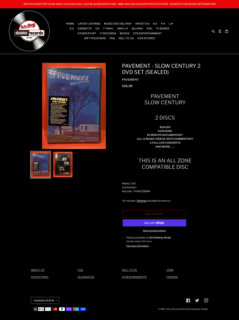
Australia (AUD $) (44, 300)
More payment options (154, 231)
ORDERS (172, 277)
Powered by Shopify (199, 309)
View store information (137, 246)
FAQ (80, 270)
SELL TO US (129, 270)
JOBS (169, 270)
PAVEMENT (130, 79)
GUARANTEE (86, 277)
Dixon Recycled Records (177, 309)
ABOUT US (37, 270)
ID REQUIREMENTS (134, 277)
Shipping (141, 200)
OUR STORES (39, 277)
